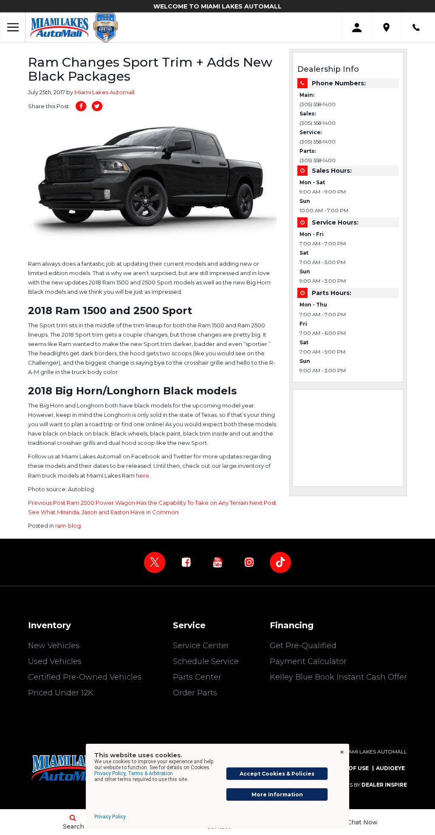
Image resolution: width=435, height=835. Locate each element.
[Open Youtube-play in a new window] (217, 562)
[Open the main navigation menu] (12, 27)
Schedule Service (206, 661)
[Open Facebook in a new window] (186, 562)
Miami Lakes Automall (104, 92)
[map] (386, 27)
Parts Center (197, 677)
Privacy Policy (110, 817)
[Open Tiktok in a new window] (280, 562)
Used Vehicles (55, 661)
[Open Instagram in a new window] (249, 562)
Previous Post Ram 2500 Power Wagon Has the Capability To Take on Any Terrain (138, 502)
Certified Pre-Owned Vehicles (84, 677)
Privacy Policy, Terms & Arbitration (133, 773)
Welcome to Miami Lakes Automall (217, 6)
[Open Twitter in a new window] (154, 562)
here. (143, 475)
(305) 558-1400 (317, 104)
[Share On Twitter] (97, 106)
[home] (59, 27)
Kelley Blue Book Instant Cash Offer (338, 677)
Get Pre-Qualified (303, 645)
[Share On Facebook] (81, 106)
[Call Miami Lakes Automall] (416, 27)
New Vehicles (53, 645)
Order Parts (195, 692)
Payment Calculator (308, 661)
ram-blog (68, 525)
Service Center (201, 645)
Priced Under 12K (60, 692)
